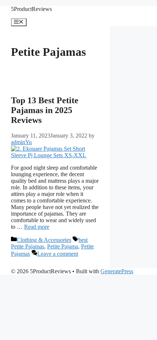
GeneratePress (116, 271)
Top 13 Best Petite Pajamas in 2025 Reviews (44, 110)
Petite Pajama (62, 246)
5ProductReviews (31, 9)
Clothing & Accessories (44, 240)
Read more (36, 227)
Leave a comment (57, 254)
